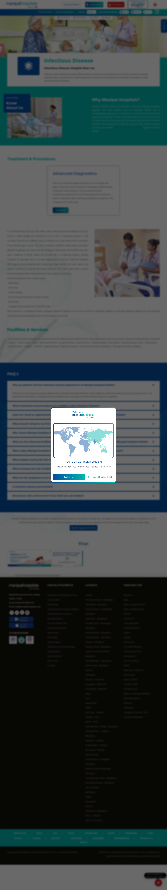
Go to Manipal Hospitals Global (100, 477)
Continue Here (69, 477)
